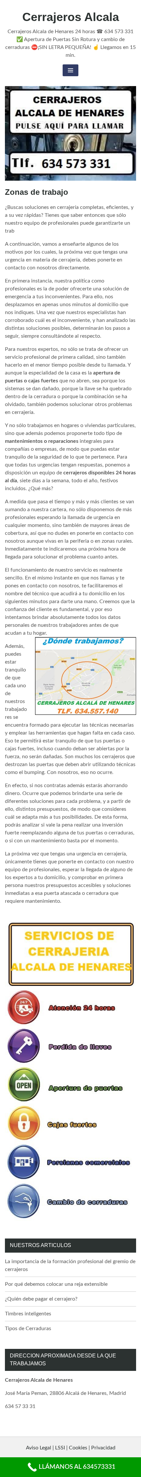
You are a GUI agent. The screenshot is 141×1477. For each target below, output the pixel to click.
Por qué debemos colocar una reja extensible (56, 1284)
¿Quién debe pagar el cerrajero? (41, 1299)
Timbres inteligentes (28, 1313)
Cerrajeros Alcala (70, 17)
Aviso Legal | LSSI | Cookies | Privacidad (70, 1447)
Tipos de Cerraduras (28, 1328)
